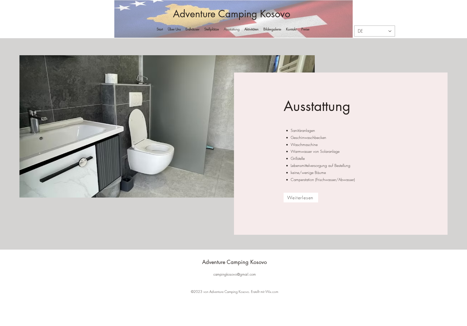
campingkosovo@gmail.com (234, 274)
